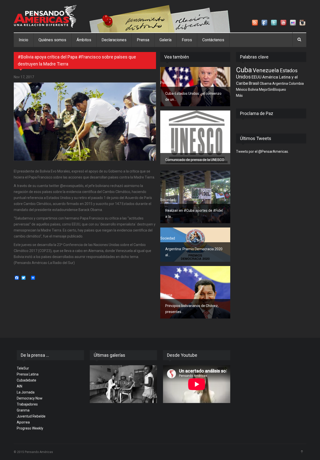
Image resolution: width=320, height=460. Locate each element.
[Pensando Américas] (45, 16)
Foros (187, 40)
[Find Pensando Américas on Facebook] (264, 23)
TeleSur (23, 368)
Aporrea (23, 422)
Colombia (296, 84)
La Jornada (25, 392)
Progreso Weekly (30, 428)
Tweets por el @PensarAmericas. (262, 152)
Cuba (244, 70)
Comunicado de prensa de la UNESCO (194, 160)
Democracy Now (29, 398)
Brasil (254, 83)
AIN (19, 386)
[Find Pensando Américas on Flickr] (293, 23)
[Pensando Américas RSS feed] (255, 23)
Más (239, 96)
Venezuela (266, 70)
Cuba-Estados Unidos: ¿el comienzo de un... (193, 97)
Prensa (143, 40)
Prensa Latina (27, 374)
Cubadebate (26, 380)
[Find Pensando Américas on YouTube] (283, 23)
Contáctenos (213, 40)
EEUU (257, 77)
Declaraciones (114, 40)
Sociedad (167, 149)
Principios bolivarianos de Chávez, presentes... (191, 309)
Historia (166, 295)
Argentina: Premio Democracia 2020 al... (193, 252)
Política (166, 83)
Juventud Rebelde (31, 416)
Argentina (280, 84)
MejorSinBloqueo (272, 90)
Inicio (23, 40)
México (241, 90)
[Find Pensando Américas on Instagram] (302, 23)
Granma (23, 410)
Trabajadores (27, 404)
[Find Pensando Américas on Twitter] (274, 23)
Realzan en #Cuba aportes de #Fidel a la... (194, 213)
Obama (266, 84)
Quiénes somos (52, 40)
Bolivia (253, 90)
